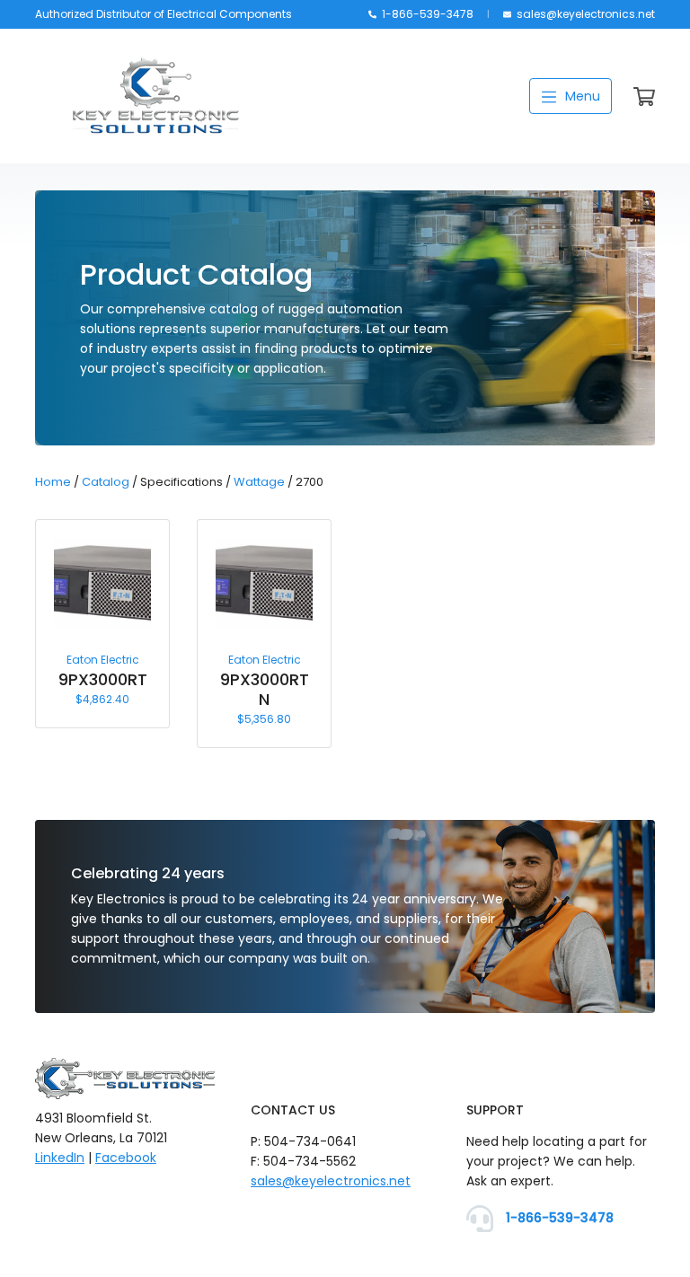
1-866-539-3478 (426, 14)
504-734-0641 (310, 1141)
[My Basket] (644, 100)
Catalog (105, 481)
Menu (581, 96)
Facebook (125, 1158)
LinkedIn (59, 1158)
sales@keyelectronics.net (584, 14)
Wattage (259, 481)
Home (53, 481)
